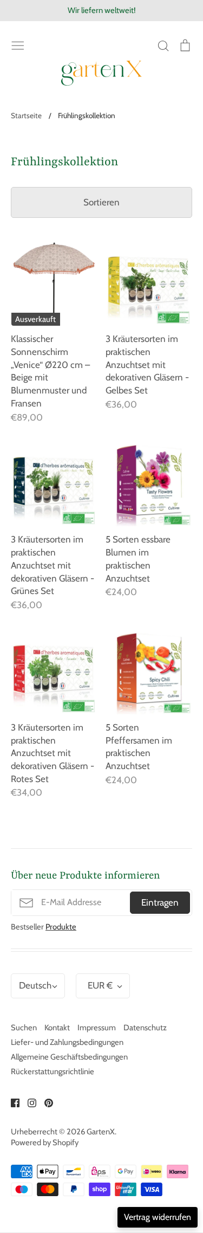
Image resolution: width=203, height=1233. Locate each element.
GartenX (101, 1132)
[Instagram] (27, 1102)
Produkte (60, 927)
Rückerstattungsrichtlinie (52, 1071)
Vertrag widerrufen (157, 1217)
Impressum (96, 1027)
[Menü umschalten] (18, 44)
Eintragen (160, 902)
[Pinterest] (44, 1102)
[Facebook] (11, 1102)
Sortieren (101, 202)
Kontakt (57, 1027)
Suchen (24, 1027)
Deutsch (35, 985)
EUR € (100, 985)
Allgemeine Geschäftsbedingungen (69, 1057)
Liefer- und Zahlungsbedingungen (67, 1042)
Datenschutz (145, 1027)
